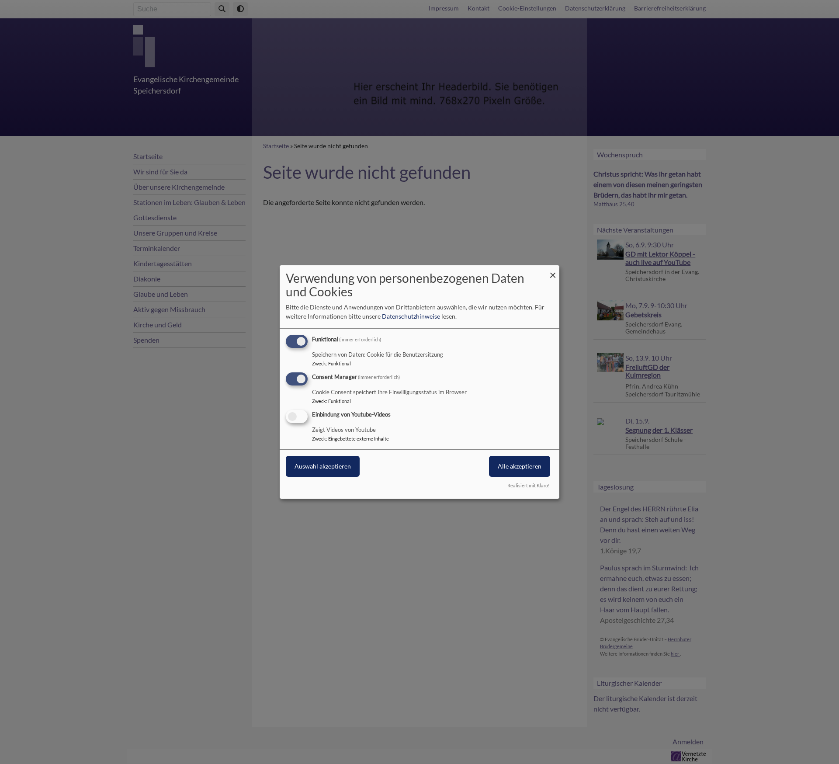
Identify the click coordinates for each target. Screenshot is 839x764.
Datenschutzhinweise (411, 316)
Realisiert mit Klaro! (528, 485)
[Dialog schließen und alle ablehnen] (552, 270)
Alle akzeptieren (519, 466)
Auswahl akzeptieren (323, 466)
